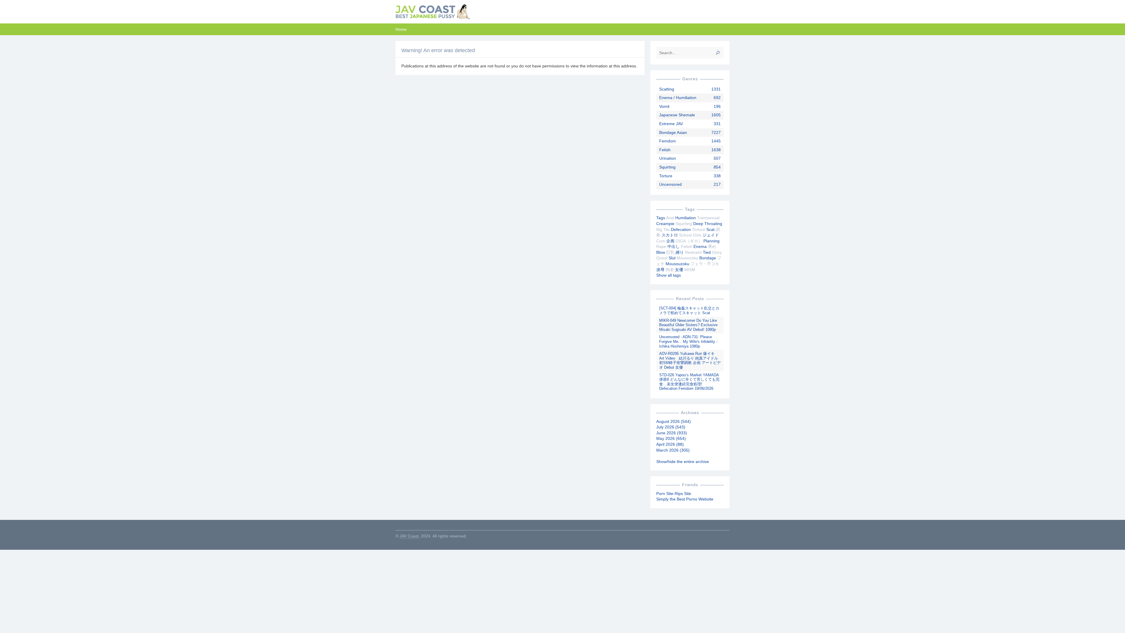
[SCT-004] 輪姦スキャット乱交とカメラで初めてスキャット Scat (689, 310)
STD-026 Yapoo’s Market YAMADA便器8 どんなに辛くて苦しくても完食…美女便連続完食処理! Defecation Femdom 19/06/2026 (689, 382)
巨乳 (670, 252)
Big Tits (663, 229)
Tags (660, 217)
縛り (680, 252)
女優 (679, 269)
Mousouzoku (677, 263)
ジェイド (711, 235)
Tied (707, 252)
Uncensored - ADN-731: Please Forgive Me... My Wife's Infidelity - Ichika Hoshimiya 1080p (688, 341)
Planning (711, 241)
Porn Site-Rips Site (673, 493)
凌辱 (660, 269)
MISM (689, 269)
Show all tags (668, 275)
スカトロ (670, 235)
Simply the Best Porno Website (684, 499)
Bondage (707, 258)
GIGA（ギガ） (689, 241)
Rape (661, 246)
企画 (670, 241)
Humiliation (685, 217)
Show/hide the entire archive (682, 461)
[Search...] (717, 52)
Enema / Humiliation (677, 97)
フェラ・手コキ (705, 263)
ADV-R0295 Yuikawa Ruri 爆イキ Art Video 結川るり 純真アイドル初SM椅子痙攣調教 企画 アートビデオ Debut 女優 (690, 360)
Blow (660, 252)
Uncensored (670, 184)
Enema (700, 246)
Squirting (667, 167)
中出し (673, 246)
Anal (670, 217)
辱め (712, 246)
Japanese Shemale (677, 115)
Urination (667, 158)
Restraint (693, 252)
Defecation (681, 229)
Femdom (667, 141)
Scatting (666, 89)
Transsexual (708, 217)
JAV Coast (409, 536)
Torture (665, 175)
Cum (660, 241)
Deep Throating (707, 223)
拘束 (670, 269)
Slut (672, 258)
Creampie (665, 223)
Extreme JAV (671, 123)
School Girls (690, 235)
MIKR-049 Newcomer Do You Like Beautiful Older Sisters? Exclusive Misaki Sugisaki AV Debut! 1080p (688, 325)
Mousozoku (687, 258)
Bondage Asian (673, 132)
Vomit (664, 106)
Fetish (665, 149)
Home (401, 29)
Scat (710, 229)
